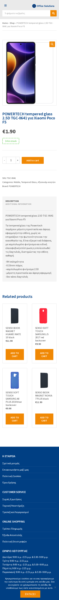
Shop (12, 23)
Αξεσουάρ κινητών (47, 182)
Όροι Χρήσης (9, 482)
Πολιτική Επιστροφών (14, 541)
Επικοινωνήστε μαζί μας (15, 469)
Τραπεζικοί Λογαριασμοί (15, 512)
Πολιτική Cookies (11, 476)
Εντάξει (30, 594)
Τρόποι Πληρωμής (12, 528)
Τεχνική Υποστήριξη (13, 505)
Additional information (18, 204)
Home (5, 23)
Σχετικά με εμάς (11, 463)
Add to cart (32, 160)
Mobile (17, 182)
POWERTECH (14, 186)
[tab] (26, 201)
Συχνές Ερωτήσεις (12, 499)
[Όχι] (55, 587)
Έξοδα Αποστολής (12, 535)
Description (12, 201)
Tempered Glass (29, 182)
